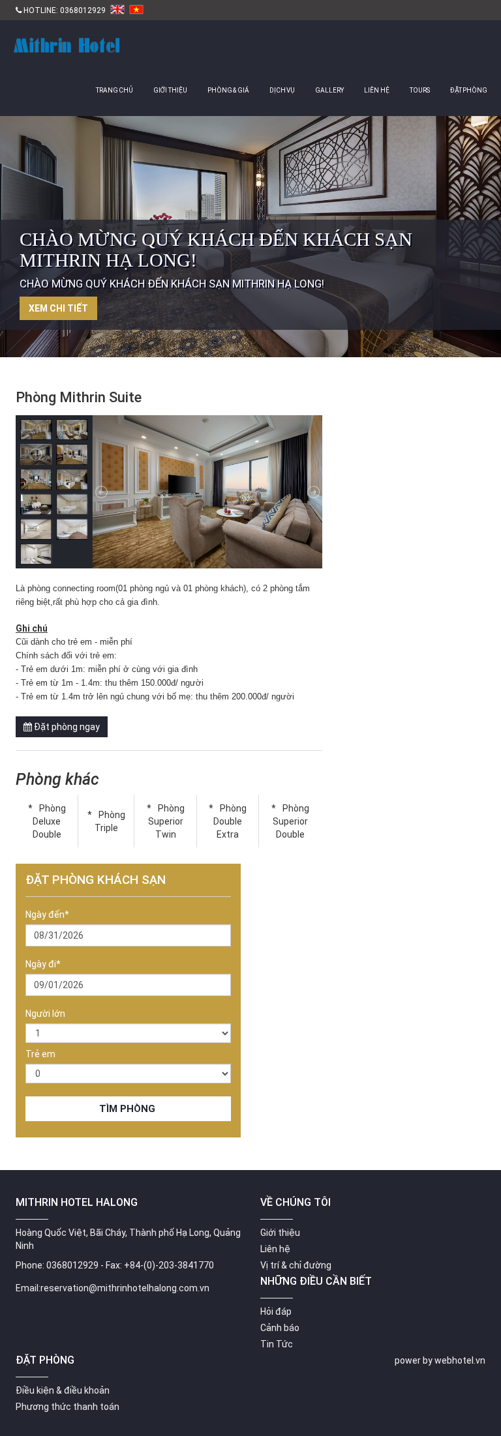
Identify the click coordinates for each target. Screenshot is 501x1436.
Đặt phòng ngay (66, 727)
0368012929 (83, 10)
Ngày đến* (47, 914)
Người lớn (45, 1013)
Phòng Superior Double (291, 821)
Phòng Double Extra (230, 821)
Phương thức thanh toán (67, 1406)
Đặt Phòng (469, 90)
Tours (420, 90)
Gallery (329, 90)
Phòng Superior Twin (166, 821)
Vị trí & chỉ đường (295, 1265)
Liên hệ (376, 90)
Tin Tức (276, 1344)
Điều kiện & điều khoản (63, 1390)
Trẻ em (40, 1054)
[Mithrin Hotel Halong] (64, 37)
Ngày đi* (43, 964)
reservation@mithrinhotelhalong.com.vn (124, 1288)
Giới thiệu (170, 90)
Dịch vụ (282, 90)
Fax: (114, 1265)
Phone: (30, 1265)
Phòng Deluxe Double (49, 821)
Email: (28, 1288)
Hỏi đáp (276, 1311)
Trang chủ (115, 90)
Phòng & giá (228, 90)
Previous (16, 242)
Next (484, 242)
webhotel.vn (459, 1360)
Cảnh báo (279, 1328)
